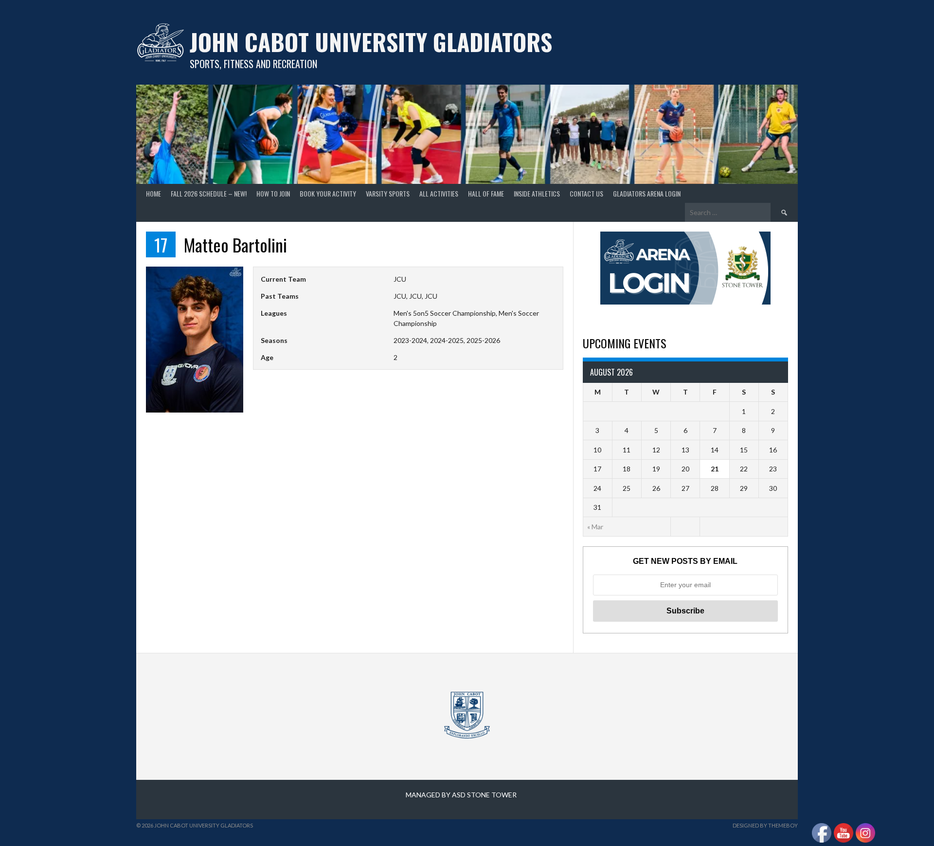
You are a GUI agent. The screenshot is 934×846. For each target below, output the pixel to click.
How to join (273, 193)
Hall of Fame (486, 193)
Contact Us (586, 193)
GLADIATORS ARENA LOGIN (647, 193)
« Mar (595, 526)
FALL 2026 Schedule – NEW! (209, 193)
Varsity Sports (388, 193)
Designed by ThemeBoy (765, 825)
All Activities (438, 193)
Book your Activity (328, 193)
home (153, 193)
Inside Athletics (537, 193)
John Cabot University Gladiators (371, 41)
